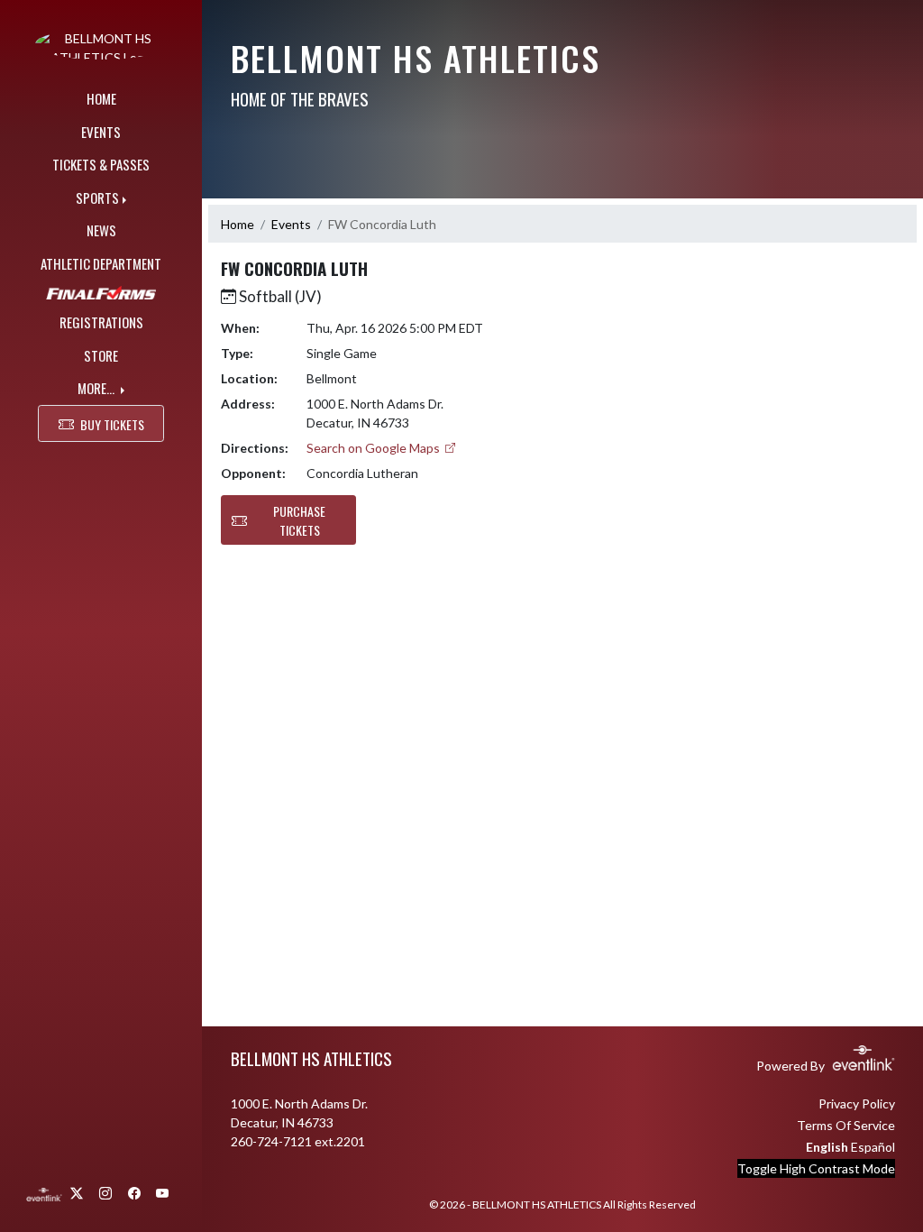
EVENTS (101, 132)
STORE (101, 355)
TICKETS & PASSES (101, 164)
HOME (101, 98)
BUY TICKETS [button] (112, 424)
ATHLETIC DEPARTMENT (101, 263)
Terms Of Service (846, 1125)
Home (237, 224)
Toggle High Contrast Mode (816, 1168)
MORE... (97, 388)
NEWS (101, 230)
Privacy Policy (856, 1103)
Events (291, 224)
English (827, 1146)
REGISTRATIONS (101, 322)
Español (873, 1146)
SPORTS (97, 197)
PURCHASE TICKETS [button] (299, 520)
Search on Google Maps (374, 447)
